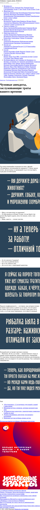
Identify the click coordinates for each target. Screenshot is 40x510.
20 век (33, 9)
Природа (31, 70)
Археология (7, 41)
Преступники (29, 36)
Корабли (21, 65)
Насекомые (20, 14)
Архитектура (8, 23)
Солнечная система (26, 56)
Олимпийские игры (24, 68)
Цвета (14, 77)
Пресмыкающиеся (19, 16)
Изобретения (29, 63)
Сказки (12, 24)
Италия (12, 29)
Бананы (6, 51)
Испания (6, 29)
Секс (23, 73)
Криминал (31, 60)
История (8, 6)
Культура (8, 19)
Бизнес (15, 61)
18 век (24, 9)
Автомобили (29, 61)
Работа (23, 72)
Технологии (18, 75)
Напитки (22, 51)
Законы (18, 63)
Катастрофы (14, 65)
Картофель (12, 51)
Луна (14, 56)
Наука (7, 40)
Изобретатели (21, 34)
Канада (25, 29)
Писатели (15, 36)
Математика (15, 41)
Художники (28, 38)
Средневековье (8, 9)
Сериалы (6, 24)
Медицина (33, 65)
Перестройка (31, 46)
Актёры (6, 34)
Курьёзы (26, 65)
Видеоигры (7, 21)
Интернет (7, 65)
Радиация (28, 72)
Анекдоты (2, 80)
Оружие (33, 68)
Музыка (29, 21)
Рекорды (6, 73)
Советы (32, 73)
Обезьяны (27, 14)
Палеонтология (8, 43)
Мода (21, 23)
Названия (33, 67)
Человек (8, 61)
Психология (7, 72)
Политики (21, 36)
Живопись (15, 23)
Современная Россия (10, 48)
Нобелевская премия (26, 41)
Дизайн (13, 21)
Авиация (22, 61)
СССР (25, 46)
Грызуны (6, 13)
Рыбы (5, 18)
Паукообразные (8, 16)
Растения (34, 72)
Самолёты (18, 73)
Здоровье (22, 60)
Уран (12, 58)
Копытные (31, 13)
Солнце (35, 56)
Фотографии (8, 77)
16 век (16, 9)
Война (10, 63)
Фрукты (18, 53)
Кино (18, 21)
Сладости (7, 53)
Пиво (19, 70)
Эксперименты (26, 43)
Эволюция (17, 43)
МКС (18, 56)
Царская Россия (18, 46)
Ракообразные (35, 16)
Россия (7, 45)
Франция (6, 31)
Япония (21, 31)
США (34, 29)
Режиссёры (7, 38)
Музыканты (7, 36)
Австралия (11, 28)
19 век (29, 9)
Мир (15, 67)
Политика (24, 70)
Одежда (36, 23)
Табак (5, 75)
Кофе (17, 51)
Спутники (7, 58)
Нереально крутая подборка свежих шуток (17, 418)
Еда (6, 50)
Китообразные (23, 13)
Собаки (14, 18)
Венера (6, 56)
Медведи (6, 14)
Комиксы (23, 21)
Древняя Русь (8, 46)
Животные (8, 11)
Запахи (23, 63)
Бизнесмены (13, 34)
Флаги (6, 28)
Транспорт (31, 75)
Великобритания (20, 28)
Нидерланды (19, 29)
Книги (34, 21)
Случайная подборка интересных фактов (13, 490)
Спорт (38, 73)
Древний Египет (9, 7)
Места (12, 67)
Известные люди (10, 33)
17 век (20, 9)
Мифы (27, 67)
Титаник (25, 75)
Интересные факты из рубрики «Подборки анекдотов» (17, 421)
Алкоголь (37, 61)
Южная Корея (14, 31)
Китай (30, 29)
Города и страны (10, 26)
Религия (12, 73)
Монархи (29, 34)
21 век (37, 9)
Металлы (6, 67)
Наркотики (7, 68)
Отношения (7, 70)
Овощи (28, 51)
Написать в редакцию (21, 509)
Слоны (10, 18)
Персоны (14, 70)
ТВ (23, 24)
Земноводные (14, 13)
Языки (25, 77)
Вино (5, 63)
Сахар (33, 51)
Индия (35, 28)
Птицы (28, 16)
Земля (10, 56)
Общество (14, 68)
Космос (7, 55)
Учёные (22, 38)
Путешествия (16, 72)
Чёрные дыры (18, 58)
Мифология (21, 67)
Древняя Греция (29, 7)
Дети (13, 63)
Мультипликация (28, 23)
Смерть (27, 73)
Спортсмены (15, 38)
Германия (29, 28)
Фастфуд (13, 53)
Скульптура (18, 24)
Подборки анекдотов (11, 80)
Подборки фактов (11, 60)
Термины (11, 75)
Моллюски (13, 14)
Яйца (23, 53)
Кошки (37, 13)
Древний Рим (19, 7)
